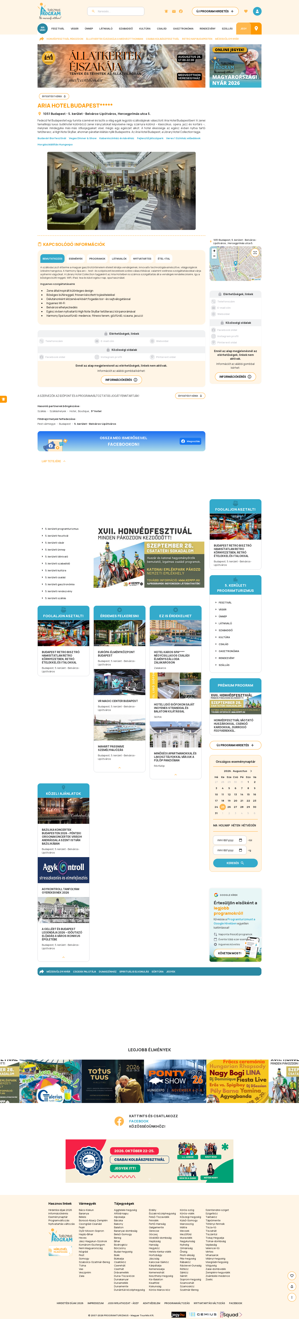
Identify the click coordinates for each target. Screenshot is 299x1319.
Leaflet (257, 279)
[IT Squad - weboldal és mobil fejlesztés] (231, 1315)
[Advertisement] (121, 495)
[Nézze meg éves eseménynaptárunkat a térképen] (256, 29)
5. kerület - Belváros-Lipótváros (92, 114)
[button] (235, 263)
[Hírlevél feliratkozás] (166, 11)
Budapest (58, 114)
